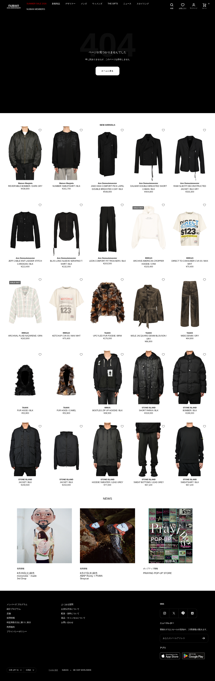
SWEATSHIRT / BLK (190, 482)
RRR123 (148, 258)
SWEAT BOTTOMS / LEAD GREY (149, 482)
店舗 (9, 613)
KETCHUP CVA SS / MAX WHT (66, 336)
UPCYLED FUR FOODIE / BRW (107, 336)
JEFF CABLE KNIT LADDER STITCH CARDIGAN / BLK (25, 262)
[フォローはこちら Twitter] (173, 613)
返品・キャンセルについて (73, 618)
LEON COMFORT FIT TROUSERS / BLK (107, 261)
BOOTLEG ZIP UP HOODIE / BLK (107, 410)
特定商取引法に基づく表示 (19, 622)
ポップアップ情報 (150, 569)
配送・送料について (70, 613)
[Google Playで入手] (193, 655)
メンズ (84, 4)
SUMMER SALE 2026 (37, 4)
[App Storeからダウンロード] (170, 655)
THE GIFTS (113, 4)
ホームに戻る (107, 71)
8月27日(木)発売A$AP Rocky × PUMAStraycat (91, 576)
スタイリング (143, 4)
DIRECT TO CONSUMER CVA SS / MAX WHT (189, 262)
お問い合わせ (67, 622)
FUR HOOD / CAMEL (66, 410)
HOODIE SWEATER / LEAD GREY (107, 482)
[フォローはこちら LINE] (183, 613)
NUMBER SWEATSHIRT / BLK (66, 186)
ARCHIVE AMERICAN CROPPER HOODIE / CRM (148, 262)
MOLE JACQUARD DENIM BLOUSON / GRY (149, 337)
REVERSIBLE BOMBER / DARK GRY (25, 186)
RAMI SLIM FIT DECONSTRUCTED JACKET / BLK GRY (190, 187)
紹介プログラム (14, 609)
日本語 (28, 670)
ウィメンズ (97, 4)
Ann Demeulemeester (107, 183)
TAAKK (107, 333)
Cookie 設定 (53, 670)
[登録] (203, 638)
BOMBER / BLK (190, 410)
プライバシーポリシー (17, 631)
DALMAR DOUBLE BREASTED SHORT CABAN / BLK (148, 187)
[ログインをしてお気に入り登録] (40, 130)
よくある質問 (67, 604)
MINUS (107, 408)
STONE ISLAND (149, 408)
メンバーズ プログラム (17, 604)
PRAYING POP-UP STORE (157, 573)
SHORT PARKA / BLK (148, 410)
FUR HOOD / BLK (25, 410)
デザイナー (70, 4)
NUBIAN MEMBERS (36, 9)
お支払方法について (70, 609)
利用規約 (11, 627)
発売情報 (20, 569)
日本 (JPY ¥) (13, 670)
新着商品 (56, 4)
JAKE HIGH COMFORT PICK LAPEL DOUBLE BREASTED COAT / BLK (107, 187)
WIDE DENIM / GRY (190, 336)
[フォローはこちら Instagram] (164, 613)
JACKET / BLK (25, 482)
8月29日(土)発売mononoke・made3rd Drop (27, 576)
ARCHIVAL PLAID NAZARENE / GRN (25, 336)
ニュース (127, 4)
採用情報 (11, 618)
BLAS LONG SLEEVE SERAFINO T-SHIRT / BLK (66, 262)
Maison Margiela (25, 183)
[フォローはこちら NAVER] (192, 613)
